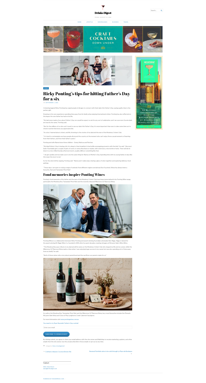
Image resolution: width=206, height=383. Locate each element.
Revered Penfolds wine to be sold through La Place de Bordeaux (110, 351)
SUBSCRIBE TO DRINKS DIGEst (56, 334)
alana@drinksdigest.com (50, 368)
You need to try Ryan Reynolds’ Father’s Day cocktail (60, 323)
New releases (102, 22)
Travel (125, 22)
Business (115, 22)
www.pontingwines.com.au (70, 319)
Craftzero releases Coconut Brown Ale (58, 352)
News (79, 22)
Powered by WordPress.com (53, 378)
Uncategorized (60, 346)
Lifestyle (89, 22)
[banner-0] (103, 39)
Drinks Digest (103, 13)
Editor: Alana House (48, 366)
